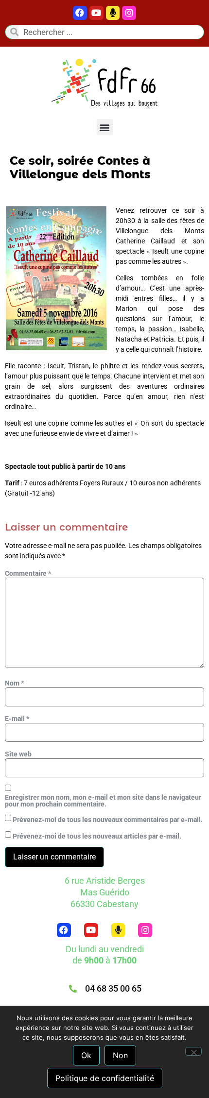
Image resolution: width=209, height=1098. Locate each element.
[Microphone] (113, 13)
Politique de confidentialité (104, 1078)
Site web (18, 754)
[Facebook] (80, 13)
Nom (14, 683)
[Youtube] (96, 13)
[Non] (193, 1051)
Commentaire (28, 573)
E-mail (17, 718)
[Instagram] (145, 930)
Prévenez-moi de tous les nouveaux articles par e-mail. (97, 836)
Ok (86, 1055)
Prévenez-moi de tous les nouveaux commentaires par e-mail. (108, 819)
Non (120, 1055)
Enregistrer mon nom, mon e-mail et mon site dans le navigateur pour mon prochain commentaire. (103, 800)
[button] (105, 127)
